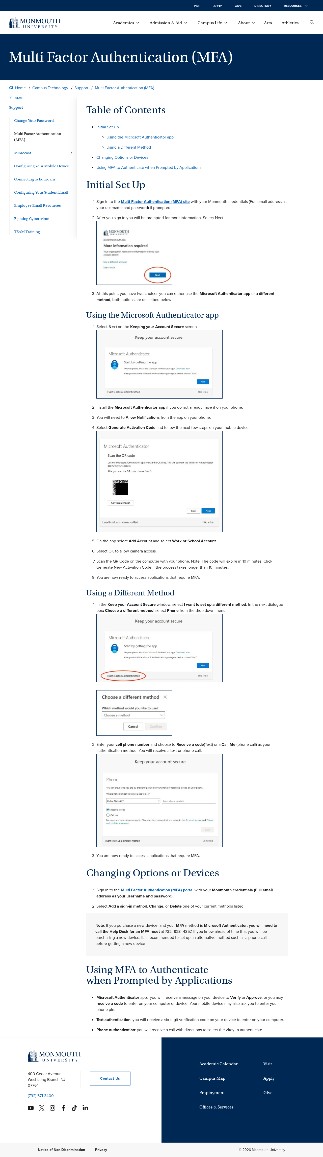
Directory (262, 6)
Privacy (101, 1149)
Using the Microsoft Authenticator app (140, 137)
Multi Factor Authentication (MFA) (124, 88)
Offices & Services (216, 1107)
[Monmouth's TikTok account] (74, 1108)
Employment (212, 1092)
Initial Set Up (107, 127)
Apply (217, 6)
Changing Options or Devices (122, 157)
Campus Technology (50, 88)
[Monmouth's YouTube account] (31, 1108)
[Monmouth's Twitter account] (42, 1108)
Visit (197, 6)
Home (20, 88)
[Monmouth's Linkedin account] (85, 1108)
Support (81, 88)
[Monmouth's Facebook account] (64, 1108)
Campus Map (212, 1078)
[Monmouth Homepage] (34, 22)
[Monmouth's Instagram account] (52, 1108)
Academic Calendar (218, 1064)
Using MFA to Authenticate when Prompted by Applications (148, 167)
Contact (105, 1078)
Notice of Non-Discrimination (61, 1149)
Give (238, 6)
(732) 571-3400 (41, 1096)
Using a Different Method (128, 147)
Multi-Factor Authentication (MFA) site (155, 201)
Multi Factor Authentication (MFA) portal (157, 890)
